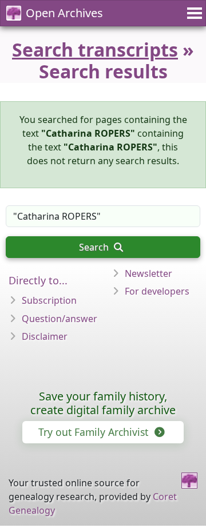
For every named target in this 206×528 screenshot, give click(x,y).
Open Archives (64, 13)
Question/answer (59, 318)
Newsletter (148, 273)
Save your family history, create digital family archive (103, 403)
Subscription (49, 300)
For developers (157, 291)
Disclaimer (45, 336)
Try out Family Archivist (94, 432)
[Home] (189, 481)
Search (95, 247)
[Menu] (192, 13)
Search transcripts (95, 49)
